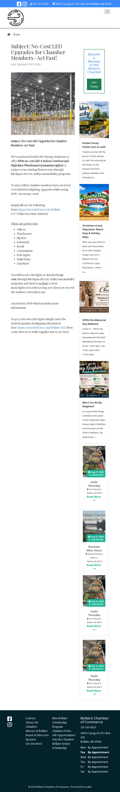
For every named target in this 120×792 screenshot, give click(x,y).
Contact (31, 718)
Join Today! (94, 84)
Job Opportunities (63, 735)
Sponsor (31, 739)
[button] (107, 11)
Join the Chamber (63, 739)
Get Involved (34, 743)
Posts (16, 34)
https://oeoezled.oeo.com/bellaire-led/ (42, 327)
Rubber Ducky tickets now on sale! (94, 144)
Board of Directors (37, 735)
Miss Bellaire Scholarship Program (59, 723)
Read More (94, 496)
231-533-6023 (40, 4)
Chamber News (61, 731)
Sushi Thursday (94, 483)
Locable (87, 786)
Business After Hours (94, 548)
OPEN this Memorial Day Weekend (94, 321)
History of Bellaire (37, 731)
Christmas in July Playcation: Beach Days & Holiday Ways (92, 231)
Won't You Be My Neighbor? (92, 404)
